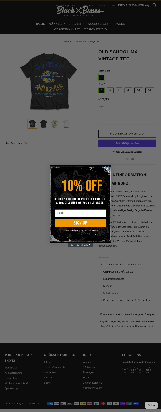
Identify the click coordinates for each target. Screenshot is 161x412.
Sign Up (80, 223)
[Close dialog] (107, 169)
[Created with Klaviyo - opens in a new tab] (80, 245)
